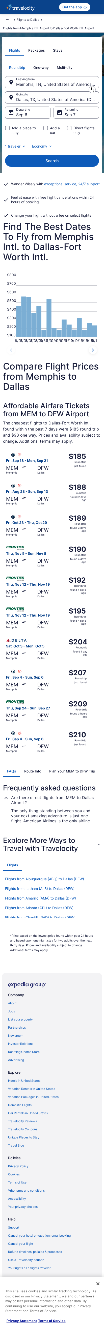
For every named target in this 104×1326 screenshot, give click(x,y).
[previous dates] (11, 350)
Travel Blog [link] (16, 1145)
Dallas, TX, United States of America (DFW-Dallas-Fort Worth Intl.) (57, 99)
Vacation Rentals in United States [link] (31, 1089)
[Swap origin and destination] (92, 89)
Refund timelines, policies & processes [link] (35, 1252)
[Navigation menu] (95, 7)
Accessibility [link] (17, 1198)
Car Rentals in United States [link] (28, 1113)
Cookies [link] (14, 1174)
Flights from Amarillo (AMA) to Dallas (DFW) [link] (40, 898)
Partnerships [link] (17, 1027)
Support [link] (13, 1227)
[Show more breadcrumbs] (7, 19)
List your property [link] (20, 1019)
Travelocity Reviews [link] (22, 1121)
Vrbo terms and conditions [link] (26, 1190)
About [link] (12, 1003)
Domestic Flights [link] (20, 1105)
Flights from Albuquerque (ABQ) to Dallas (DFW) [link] (44, 879)
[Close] (97, 1283)
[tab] (14, 50)
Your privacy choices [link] (23, 1207)
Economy (39, 146)
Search (52, 160)
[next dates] (93, 350)
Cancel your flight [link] (20, 1244)
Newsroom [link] (15, 1035)
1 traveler (12, 146)
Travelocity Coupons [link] (22, 1129)
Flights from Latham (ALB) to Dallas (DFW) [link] (39, 888)
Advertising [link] (16, 1060)
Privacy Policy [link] (18, 1166)
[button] (52, 844)
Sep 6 (21, 114)
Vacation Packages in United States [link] (33, 1097)
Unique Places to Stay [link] (23, 1137)
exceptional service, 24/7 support (72, 184)
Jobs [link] (11, 1011)
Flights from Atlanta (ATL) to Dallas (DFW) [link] (39, 908)
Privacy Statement (22, 1321)
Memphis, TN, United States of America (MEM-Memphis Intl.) (57, 84)
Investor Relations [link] (20, 1044)
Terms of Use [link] (17, 1182)
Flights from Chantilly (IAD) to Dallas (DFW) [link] (40, 917)
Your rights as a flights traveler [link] (29, 1268)
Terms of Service (52, 1321)
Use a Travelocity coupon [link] (26, 1260)
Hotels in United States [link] (24, 1081)
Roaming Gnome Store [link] (24, 1052)
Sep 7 (70, 114)
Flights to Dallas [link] (28, 20)
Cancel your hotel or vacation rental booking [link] (39, 1235)
